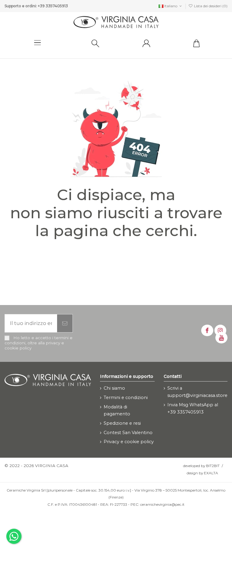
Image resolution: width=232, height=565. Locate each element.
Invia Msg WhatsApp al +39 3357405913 (192, 408)
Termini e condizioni (126, 397)
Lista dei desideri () (210, 6)
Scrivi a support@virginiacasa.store (197, 391)
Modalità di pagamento (117, 410)
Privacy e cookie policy (129, 441)
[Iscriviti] (64, 323)
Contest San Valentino (128, 432)
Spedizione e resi (122, 423)
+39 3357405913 (53, 6)
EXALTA (211, 473)
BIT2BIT (213, 465)
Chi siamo (114, 388)
